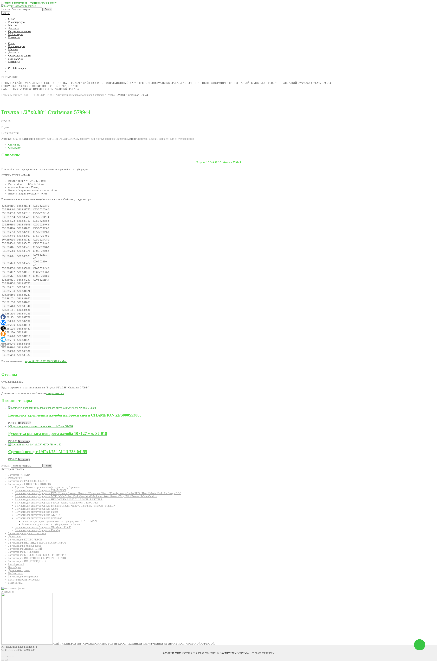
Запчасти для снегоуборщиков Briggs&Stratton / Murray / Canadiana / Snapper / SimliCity (65, 505)
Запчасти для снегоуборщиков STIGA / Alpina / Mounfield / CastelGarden (56, 502)
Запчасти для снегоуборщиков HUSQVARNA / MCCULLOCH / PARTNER (58, 499)
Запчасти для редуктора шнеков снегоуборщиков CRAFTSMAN (59, 521)
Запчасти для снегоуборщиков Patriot (36, 511)
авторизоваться (55, 393)
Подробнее (24, 422)
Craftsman (141, 138)
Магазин (13, 25)
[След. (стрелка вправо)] (6, 659)
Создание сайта (172, 652)
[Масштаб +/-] (13, 656)
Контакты (14, 37)
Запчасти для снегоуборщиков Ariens (36, 508)
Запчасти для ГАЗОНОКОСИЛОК (28, 481)
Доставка (13, 28)
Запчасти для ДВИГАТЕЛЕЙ (25, 548)
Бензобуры (14, 567)
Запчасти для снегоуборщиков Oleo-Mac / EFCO (43, 527)
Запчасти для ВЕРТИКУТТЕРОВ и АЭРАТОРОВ (37, 542)
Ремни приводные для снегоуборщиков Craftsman (51, 524)
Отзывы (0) (14, 147)
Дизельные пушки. (19, 570)
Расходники (15, 477)
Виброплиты (15, 573)
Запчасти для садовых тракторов (27, 533)
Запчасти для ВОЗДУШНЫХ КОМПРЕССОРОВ (37, 558)
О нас (11, 18)
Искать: (5, 9)
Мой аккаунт (15, 34)
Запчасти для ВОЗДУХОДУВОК (27, 561)
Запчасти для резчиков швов (24, 545)
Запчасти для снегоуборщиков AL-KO (37, 514)
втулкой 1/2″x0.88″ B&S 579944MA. (46, 361)
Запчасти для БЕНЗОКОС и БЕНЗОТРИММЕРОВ (38, 554)
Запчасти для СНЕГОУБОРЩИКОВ (34, 94)
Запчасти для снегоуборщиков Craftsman (80, 94)
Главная (6, 94)
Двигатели (14, 536)
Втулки (153, 138)
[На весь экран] (9, 656)
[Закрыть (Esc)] (2, 656)
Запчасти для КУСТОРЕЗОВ (25, 539)
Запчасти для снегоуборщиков (176, 138)
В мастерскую (16, 22)
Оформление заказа (19, 31)
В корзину (24, 441)
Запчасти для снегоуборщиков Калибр (37, 530)
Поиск (48, 9)
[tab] (222, 144)
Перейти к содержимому (42, 2)
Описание (14, 144)
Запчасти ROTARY (19, 474)
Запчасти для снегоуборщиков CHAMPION (40, 490)
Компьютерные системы (234, 652)
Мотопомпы (15, 582)
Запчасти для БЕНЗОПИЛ (23, 551)
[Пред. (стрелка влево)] (2, 659)
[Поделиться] (6, 656)
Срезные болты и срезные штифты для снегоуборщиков (47, 487)
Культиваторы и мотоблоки (24, 579)
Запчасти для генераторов (23, 576)
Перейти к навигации (14, 2)
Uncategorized (16, 564)
